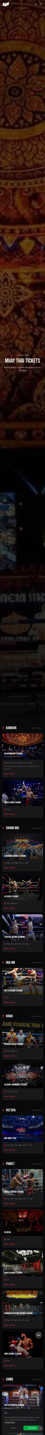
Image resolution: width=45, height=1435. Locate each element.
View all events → (37, 728)
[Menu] (40, 4)
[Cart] (35, 4)
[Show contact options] (40, 1428)
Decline (13, 1428)
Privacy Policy (10, 1422)
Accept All (32, 1428)
